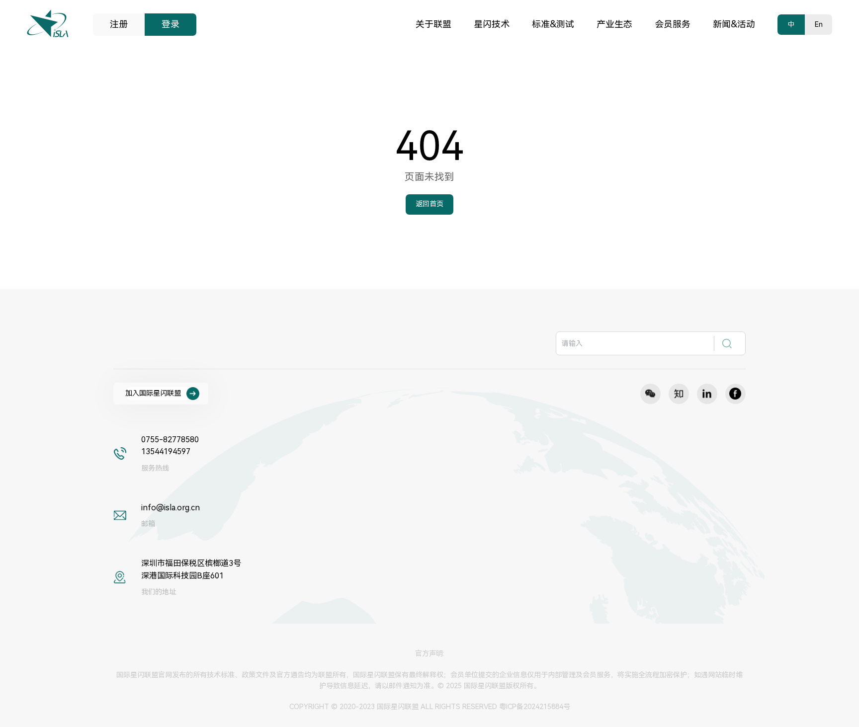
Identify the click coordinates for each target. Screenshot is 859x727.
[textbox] (636, 343)
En (819, 24)
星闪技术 (492, 24)
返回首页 (429, 204)
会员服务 (672, 24)
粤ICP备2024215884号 (534, 707)
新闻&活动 (734, 24)
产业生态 (614, 24)
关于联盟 (433, 24)
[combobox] (650, 343)
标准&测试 (553, 24)
